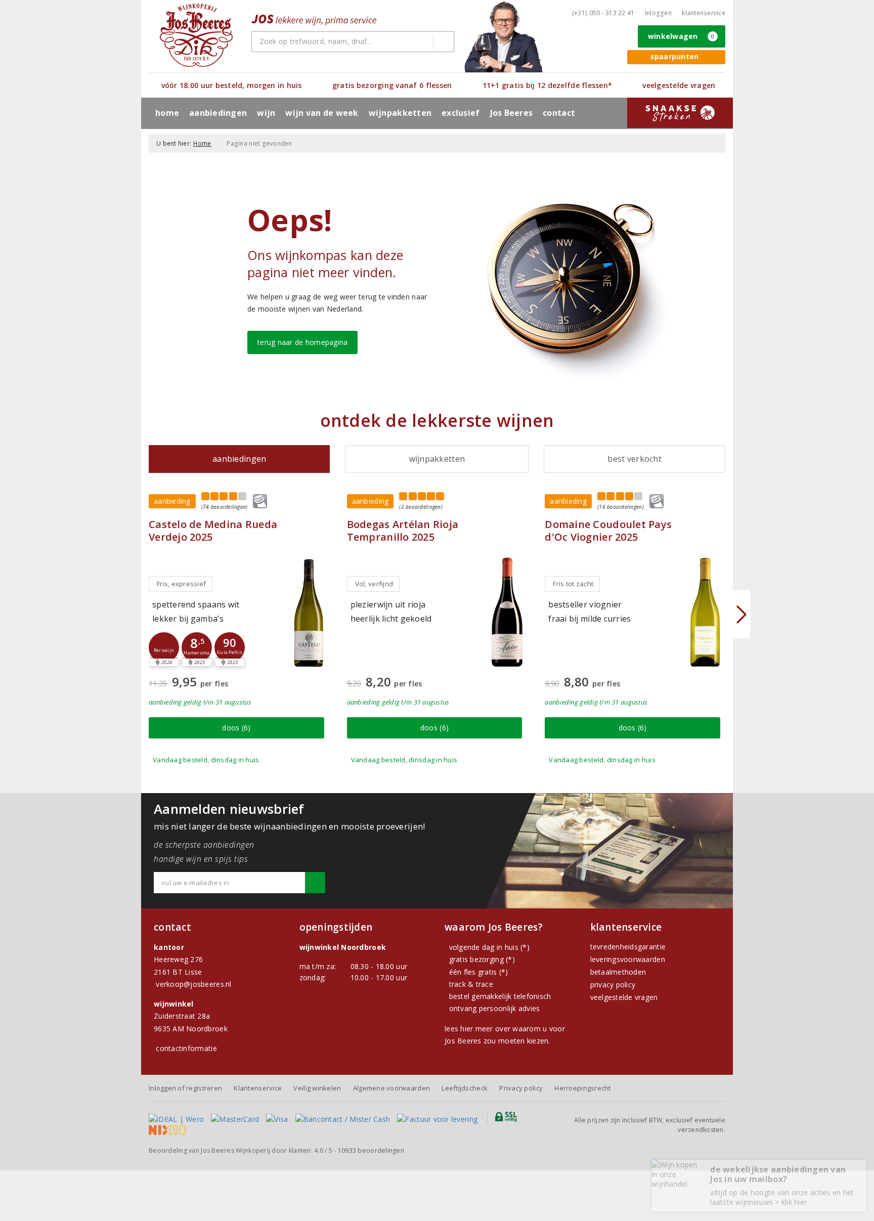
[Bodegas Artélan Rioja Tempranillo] (507, 612)
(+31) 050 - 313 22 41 (603, 13)
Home (167, 112)
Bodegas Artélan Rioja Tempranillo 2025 (403, 530)
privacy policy (613, 984)
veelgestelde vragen (624, 997)
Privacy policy (521, 1088)
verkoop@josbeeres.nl (193, 984)
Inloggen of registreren (185, 1088)
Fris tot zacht (573, 583)
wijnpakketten (400, 112)
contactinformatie (186, 1048)
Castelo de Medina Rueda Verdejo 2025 (213, 530)
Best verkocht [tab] (634, 458)
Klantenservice (703, 13)
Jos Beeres (511, 112)
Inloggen (658, 13)
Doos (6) (236, 727)
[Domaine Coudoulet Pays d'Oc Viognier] (705, 612)
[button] (164, 647)
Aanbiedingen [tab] (239, 458)
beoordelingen (371, 1150)
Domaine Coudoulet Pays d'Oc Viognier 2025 (608, 530)
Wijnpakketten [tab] (437, 458)
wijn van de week (321, 112)
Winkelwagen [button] (681, 36)
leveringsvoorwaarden (627, 959)
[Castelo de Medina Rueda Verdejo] (309, 612)
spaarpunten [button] (674, 56)
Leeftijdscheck (465, 1088)
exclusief (460, 112)
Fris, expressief (181, 583)
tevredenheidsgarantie (628, 946)
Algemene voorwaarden (391, 1088)
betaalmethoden (618, 972)
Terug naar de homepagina (302, 342)
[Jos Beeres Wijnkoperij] (196, 35)
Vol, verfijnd (374, 583)
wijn (266, 112)
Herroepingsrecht (582, 1088)
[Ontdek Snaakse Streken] (680, 113)
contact (559, 112)
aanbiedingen (218, 112)
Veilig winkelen (317, 1088)
